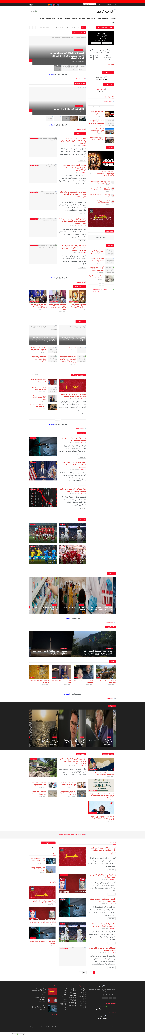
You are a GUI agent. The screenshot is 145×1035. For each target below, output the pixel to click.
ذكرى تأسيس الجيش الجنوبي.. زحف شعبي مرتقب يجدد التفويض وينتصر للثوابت (38, 793)
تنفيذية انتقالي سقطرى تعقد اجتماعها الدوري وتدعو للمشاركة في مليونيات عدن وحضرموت (78, 305)
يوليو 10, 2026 (52, 342)
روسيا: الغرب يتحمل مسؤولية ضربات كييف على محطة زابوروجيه (38, 868)
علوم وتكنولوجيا (112, 22)
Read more (82, 160)
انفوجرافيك (74, 18)
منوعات (105, 22)
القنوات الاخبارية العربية (79, 49)
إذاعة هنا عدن (77, 108)
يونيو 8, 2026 (72, 349)
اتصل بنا (114, 4)
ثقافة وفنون (59, 18)
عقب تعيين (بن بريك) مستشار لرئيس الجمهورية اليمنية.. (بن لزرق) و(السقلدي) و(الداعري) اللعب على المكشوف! (102, 818)
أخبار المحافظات (82, 1001)
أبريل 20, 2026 (43, 362)
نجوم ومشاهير (64, 1008)
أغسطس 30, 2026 (76, 145)
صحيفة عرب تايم (109, 1026)
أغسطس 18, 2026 (41, 863)
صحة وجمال (41, 18)
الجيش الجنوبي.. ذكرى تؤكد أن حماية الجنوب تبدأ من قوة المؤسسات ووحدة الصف (39, 784)
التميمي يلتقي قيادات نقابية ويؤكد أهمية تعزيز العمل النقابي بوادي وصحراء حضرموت (39, 305)
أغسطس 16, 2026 (100, 272)
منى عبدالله (83, 198)
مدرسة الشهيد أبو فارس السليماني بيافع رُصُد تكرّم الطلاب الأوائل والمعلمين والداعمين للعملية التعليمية (73, 339)
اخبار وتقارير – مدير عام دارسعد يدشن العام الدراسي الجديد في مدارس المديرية (68, 784)
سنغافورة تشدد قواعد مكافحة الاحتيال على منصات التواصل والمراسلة (38, 860)
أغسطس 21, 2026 (80, 342)
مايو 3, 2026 (43, 352)
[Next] (56, 274)
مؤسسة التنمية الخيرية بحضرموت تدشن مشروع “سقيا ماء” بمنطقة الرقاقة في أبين (74, 167)
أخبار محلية (41, 374)
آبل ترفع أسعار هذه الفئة (56, 653)
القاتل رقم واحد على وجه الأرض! (74, 609)
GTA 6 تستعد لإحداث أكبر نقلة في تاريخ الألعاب (97, 652)
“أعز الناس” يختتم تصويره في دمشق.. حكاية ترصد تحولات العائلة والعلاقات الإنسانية (97, 268)
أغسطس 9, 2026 (100, 279)
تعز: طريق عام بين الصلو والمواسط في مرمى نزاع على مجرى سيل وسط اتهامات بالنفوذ (73, 761)
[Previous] (59, 274)
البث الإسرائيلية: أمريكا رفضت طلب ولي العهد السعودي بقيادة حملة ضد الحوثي (64, 27)
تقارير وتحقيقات (67, 18)
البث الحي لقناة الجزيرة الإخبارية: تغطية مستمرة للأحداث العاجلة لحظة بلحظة (67, 55)
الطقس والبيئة (82, 18)
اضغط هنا (52, 74)
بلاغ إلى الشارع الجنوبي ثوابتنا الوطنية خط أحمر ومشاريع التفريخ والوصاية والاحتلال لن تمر (96, 121)
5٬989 (84, 972)
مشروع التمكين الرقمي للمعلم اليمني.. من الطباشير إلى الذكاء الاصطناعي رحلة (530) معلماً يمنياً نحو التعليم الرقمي (101, 795)
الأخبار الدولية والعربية (34, 374)
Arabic (85, 4)
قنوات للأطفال (64, 1005)
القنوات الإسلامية (73, 997)
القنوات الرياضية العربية (73, 1006)
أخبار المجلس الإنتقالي (74, 301)
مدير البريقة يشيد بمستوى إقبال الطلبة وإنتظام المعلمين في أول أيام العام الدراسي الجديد (73, 194)
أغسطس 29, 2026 (89, 684)
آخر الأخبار (113, 18)
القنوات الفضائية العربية (63, 989)
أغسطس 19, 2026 (100, 263)
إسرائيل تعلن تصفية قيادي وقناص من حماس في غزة (43, 922)
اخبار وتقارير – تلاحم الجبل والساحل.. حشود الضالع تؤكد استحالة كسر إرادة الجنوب (97, 130)
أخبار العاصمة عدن (34, 138)
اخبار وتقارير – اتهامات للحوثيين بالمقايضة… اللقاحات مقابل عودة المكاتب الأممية (68, 793)
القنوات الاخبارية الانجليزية (73, 999)
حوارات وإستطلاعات (50, 18)
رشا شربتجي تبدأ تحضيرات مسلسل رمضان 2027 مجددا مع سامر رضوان (96, 260)
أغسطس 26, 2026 (45, 684)
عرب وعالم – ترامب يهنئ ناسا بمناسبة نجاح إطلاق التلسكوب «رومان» (39, 397)
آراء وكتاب (84, 990)
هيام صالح (83, 145)
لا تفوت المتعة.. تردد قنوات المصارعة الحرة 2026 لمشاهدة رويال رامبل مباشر (96, 113)
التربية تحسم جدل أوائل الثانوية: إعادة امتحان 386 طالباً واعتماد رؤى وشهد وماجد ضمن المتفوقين (73, 248)
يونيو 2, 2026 (42, 872)
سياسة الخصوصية (108, 4)
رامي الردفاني (80, 61)
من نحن (102, 4)
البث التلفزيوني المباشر (103, 18)
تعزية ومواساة (72, 347)
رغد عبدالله (83, 398)
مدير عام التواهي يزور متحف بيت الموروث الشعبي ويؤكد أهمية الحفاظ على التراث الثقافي (96, 251)
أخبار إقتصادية (33, 438)
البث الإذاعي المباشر (91, 18)
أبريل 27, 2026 (72, 364)
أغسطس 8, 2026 (110, 821)
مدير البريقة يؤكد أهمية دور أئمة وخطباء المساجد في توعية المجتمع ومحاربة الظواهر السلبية (72, 221)
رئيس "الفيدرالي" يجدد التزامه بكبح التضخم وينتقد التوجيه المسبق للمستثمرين (74, 464)
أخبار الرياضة (62, 524)
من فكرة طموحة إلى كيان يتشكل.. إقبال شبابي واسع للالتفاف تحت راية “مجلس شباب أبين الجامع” (38, 349)
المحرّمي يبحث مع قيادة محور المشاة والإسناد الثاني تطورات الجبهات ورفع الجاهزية (73, 140)
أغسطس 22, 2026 (110, 776)
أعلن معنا (98, 4)
